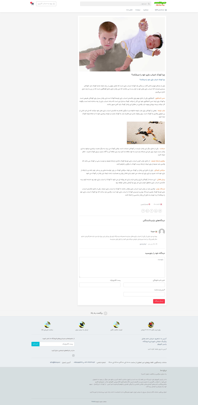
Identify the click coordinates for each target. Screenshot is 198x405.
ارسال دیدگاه (159, 301)
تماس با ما (130, 10)
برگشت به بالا (97, 313)
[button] (33, 4)
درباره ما (138, 10)
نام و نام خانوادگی (159, 280)
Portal (93, 402)
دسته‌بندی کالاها (160, 10)
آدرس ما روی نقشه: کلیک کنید (157, 349)
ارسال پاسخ (143, 244)
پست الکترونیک (115, 280)
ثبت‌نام (35, 344)
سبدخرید (145, 10)
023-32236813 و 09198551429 (84, 362)
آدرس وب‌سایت (159, 290)
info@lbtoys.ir (55, 362)
